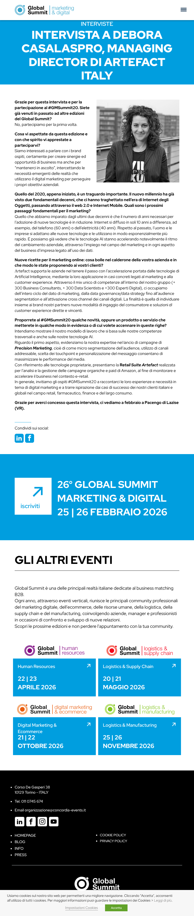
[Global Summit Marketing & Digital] (44, 10)
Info (19, 848)
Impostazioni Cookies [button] (81, 908)
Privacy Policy (113, 841)
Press (20, 854)
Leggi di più (163, 900)
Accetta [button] (116, 908)
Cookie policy (113, 835)
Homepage (25, 835)
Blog (20, 841)
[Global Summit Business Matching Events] (97, 883)
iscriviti (30, 506)
